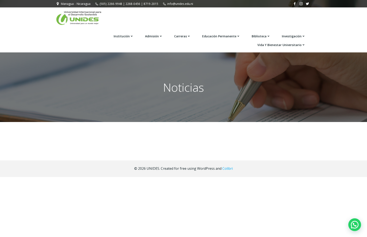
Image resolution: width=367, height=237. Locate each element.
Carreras (180, 36)
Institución (122, 36)
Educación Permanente (219, 36)
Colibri (227, 168)
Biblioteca (259, 36)
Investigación (292, 36)
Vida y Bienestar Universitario (279, 45)
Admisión (152, 36)
